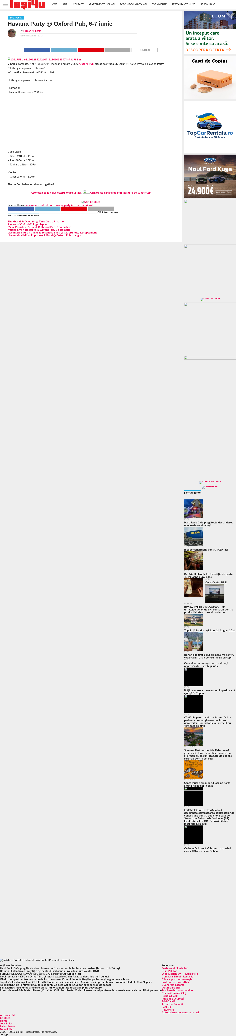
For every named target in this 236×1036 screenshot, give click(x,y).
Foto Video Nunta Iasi (133, 4)
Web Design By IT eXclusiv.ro (180, 973)
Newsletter (7, 1029)
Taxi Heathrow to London (177, 990)
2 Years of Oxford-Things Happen (28, 224)
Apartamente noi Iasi (101, 4)
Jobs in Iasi (6, 1023)
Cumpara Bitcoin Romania (177, 976)
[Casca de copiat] (210, 100)
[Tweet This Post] (64, 49)
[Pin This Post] (90, 49)
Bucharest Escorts (173, 985)
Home (54, 4)
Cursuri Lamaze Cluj (174, 993)
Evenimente (159, 4)
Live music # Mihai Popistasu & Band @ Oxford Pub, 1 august (45, 235)
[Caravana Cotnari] (91, 202)
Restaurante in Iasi (212, 4)
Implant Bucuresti (173, 998)
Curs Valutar (169, 971)
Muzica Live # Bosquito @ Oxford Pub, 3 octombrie (39, 229)
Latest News (7, 1026)
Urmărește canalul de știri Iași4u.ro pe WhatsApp (120, 192)
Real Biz (166, 1007)
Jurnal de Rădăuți (172, 1004)
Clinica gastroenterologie (177, 979)
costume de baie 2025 (175, 982)
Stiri (65, 4)
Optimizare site (171, 987)
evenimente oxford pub (39, 205)
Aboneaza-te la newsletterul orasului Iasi (56, 192)
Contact (78, 4)
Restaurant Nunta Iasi (175, 968)
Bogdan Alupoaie (32, 31)
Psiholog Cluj (170, 996)
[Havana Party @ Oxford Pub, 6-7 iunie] (44, 59)
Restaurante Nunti (184, 4)
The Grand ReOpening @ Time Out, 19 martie (36, 221)
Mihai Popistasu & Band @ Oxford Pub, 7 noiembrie (39, 227)
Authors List (7, 1015)
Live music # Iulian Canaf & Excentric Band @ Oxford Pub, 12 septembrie (52, 232)
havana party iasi (65, 205)
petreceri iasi (85, 205)
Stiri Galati (168, 1001)
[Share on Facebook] (37, 49)
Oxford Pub (86, 64)
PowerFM (168, 1009)
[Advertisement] (91, 122)
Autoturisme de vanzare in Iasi (180, 1012)
